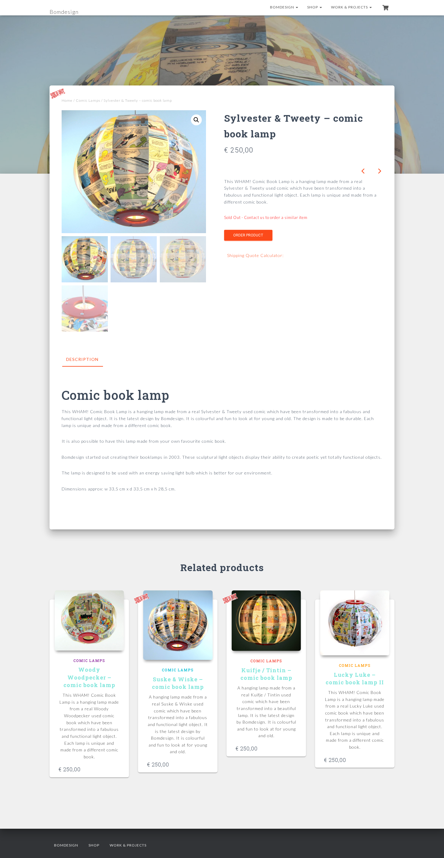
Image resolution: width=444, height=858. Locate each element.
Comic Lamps (88, 100)
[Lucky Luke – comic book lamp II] (355, 622)
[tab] (87, 360)
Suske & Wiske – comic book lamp (178, 683)
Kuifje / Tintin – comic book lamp (266, 674)
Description (82, 359)
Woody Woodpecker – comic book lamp (89, 677)
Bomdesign (282, 7)
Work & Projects (350, 7)
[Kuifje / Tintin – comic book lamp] (266, 620)
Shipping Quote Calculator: (255, 255)
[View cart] (385, 7)
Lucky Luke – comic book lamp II (355, 678)
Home (67, 100)
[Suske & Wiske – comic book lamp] (178, 625)
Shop (313, 7)
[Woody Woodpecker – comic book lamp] (89, 620)
